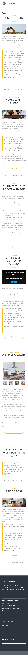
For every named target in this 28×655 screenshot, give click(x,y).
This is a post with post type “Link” (14, 452)
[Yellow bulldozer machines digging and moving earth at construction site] (14, 29)
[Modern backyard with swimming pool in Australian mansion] (17, 383)
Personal (16, 97)
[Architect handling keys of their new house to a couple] (14, 114)
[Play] (4, 116)
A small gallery (14, 354)
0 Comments (16, 89)
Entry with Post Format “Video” (14, 260)
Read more (14, 82)
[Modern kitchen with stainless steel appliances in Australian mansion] (14, 371)
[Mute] (21, 116)
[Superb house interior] (11, 383)
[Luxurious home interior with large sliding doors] (23, 383)
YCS (23, 89)
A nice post (14, 491)
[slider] (23, 117)
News (14, 15)
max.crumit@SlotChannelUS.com (10, 608)
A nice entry (14, 17)
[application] (14, 116)
